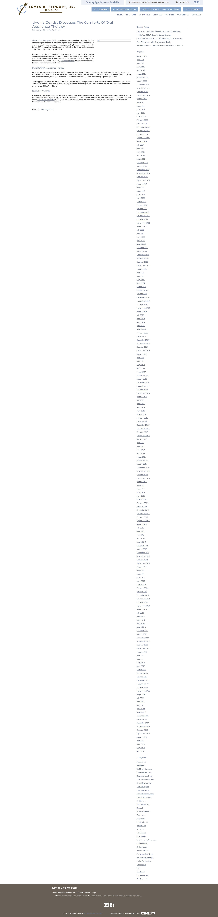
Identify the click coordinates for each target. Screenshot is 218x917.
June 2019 (141, 361)
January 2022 (142, 251)
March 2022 (141, 244)
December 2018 (143, 382)
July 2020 (140, 315)
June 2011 (141, 701)
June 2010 (141, 744)
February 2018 (142, 418)
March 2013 (141, 627)
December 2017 (143, 425)
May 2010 (141, 747)
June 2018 (141, 404)
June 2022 (141, 233)
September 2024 (143, 138)
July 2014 (140, 570)
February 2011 (142, 716)
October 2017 (142, 432)
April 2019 (141, 368)
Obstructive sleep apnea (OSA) (44, 40)
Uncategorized (47, 109)
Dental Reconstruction (145, 794)
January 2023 (142, 209)
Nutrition (140, 829)
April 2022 (141, 240)
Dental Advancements (145, 779)
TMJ (138, 868)
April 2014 (141, 581)
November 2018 (143, 386)
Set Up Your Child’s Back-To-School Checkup (154, 35)
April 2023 (141, 198)
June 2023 (141, 191)
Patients (169, 15)
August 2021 (142, 269)
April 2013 (141, 623)
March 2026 (141, 74)
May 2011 (141, 705)
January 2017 (142, 464)
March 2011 (141, 712)
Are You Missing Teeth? (124, 9)
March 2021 (141, 287)
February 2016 (142, 503)
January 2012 (142, 677)
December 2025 (143, 84)
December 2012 (143, 638)
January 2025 (142, 123)
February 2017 (142, 460)
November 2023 (143, 173)
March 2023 (141, 201)
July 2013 (140, 613)
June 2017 (141, 446)
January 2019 (142, 379)
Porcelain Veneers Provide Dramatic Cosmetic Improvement (160, 45)
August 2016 (142, 482)
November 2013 (143, 599)
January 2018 (142, 421)
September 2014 (143, 563)
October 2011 (142, 687)
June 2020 (141, 318)
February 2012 (142, 673)
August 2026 (142, 56)
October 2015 (142, 517)
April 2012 (141, 666)
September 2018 (143, 393)
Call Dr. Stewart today (45, 99)
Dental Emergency (144, 783)
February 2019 (142, 375)
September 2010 (143, 733)
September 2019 (143, 350)
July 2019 (140, 357)
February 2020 (142, 333)
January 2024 (142, 166)
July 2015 (140, 528)
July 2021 (140, 272)
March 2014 (141, 584)
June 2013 (141, 616)
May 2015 (141, 535)
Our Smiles (183, 15)
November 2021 (143, 258)
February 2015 (142, 545)
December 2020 (143, 297)
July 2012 (140, 655)
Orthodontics (142, 843)
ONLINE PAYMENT (193, 9)
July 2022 (140, 230)
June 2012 (141, 659)
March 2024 (141, 159)
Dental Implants (143, 790)
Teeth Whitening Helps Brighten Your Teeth (153, 42)
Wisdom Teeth (142, 879)
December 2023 (143, 170)
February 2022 (142, 248)
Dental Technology (144, 797)
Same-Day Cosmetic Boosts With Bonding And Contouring (159, 38)
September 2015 (143, 521)
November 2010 (143, 726)
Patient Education (143, 850)
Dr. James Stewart (67, 60)
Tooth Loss (141, 872)
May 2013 (141, 620)
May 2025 (141, 109)
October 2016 (142, 474)
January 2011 (142, 719)
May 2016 (141, 492)
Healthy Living (142, 822)
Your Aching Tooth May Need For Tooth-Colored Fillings (159, 31)
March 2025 (141, 116)
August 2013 (142, 609)
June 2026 (141, 63)
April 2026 (141, 70)
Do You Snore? (100, 9)
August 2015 (142, 524)
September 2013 (143, 606)
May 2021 (141, 279)
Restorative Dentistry (145, 857)
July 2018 (140, 400)
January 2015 (142, 549)
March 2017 (141, 457)
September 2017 (143, 435)
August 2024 (142, 141)
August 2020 (142, 311)
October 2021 (142, 262)
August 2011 (142, 694)
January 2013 (142, 634)
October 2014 (142, 560)
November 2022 (143, 216)
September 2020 (143, 308)
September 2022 (143, 223)
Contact (196, 15)
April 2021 (141, 283)
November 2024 (143, 131)
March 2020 (141, 329)
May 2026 (141, 67)
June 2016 (141, 489)
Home (120, 15)
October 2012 (142, 645)
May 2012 (141, 662)
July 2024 (140, 145)
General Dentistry (143, 811)
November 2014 (143, 556)
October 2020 (142, 304)
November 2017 (143, 428)
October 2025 (142, 92)
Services (157, 15)
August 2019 (142, 354)
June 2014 (141, 574)
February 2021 (142, 290)
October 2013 (142, 602)
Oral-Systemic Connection (147, 840)
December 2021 (143, 255)
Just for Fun (141, 825)
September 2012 (143, 648)
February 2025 (142, 120)
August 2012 (142, 652)
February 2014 (142, 588)
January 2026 (142, 81)
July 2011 (140, 698)
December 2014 (143, 552)
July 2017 (140, 443)
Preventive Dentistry (145, 854)
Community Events (144, 772)
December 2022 (143, 212)
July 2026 (140, 60)
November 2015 (143, 513)
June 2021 (141, 276)
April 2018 (141, 411)
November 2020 (143, 301)
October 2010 (142, 730)
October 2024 (142, 134)
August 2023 (142, 184)
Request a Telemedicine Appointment (160, 9)
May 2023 (141, 194)
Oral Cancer (141, 833)
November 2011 (143, 684)
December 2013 (143, 595)
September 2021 (143, 265)
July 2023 (140, 187)
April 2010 (141, 751)
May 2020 (141, 322)
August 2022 (142, 226)
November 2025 (143, 88)
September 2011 (143, 691)
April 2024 (141, 155)
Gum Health (141, 815)
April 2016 (141, 496)
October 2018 (142, 389)
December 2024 (143, 127)
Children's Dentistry (144, 769)
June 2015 (141, 531)
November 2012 (143, 641)
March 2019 (141, 372)
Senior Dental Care (144, 861)
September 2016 (143, 478)
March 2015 (141, 542)
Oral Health (141, 836)
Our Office (144, 15)
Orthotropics (142, 847)
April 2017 (141, 453)
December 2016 (143, 467)
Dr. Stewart (141, 801)
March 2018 (141, 414)
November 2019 (143, 343)
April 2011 (141, 708)
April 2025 (141, 113)
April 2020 (141, 326)
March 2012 (141, 669)
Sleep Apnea (141, 865)
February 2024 (142, 162)
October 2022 (142, 219)
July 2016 (140, 485)
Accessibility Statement (93, 913)
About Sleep (141, 762)
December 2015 (143, 510)
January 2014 (142, 591)
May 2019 (141, 365)
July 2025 (140, 102)
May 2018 (141, 407)
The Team (131, 15)
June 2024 (141, 148)
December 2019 (143, 340)
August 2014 (142, 567)
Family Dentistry (143, 804)
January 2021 (142, 294)
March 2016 (141, 499)
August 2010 (142, 737)
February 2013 (142, 630)
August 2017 (142, 439)
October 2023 (142, 177)
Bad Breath (141, 765)
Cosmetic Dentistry (144, 776)
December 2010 (143, 723)
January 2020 (142, 336)
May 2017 (141, 450)
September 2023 (143, 180)
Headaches (141, 818)
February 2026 (142, 77)
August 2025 (142, 99)
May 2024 (141, 152)
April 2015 (141, 538)
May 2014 (141, 577)
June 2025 (141, 106)
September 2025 (143, 95)
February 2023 (142, 205)
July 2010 (140, 740)
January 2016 (142, 506)
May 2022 (141, 237)
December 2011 (143, 680)
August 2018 (142, 396)
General (140, 808)
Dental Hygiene (143, 786)
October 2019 (142, 347)
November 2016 (143, 471)
